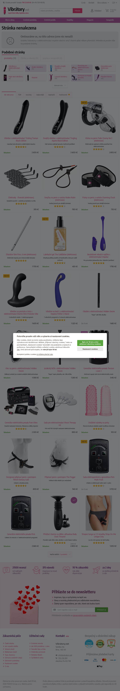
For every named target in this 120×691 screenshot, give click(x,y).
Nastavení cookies (90, 349)
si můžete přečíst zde (45, 354)
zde (18, 349)
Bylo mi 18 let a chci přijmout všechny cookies (90, 343)
